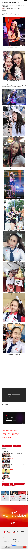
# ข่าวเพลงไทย (12, 458)
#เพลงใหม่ (7, 485)
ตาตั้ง (12, 537)
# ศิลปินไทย (11, 469)
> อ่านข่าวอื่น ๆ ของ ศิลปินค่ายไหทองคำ (6, 437)
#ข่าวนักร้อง (10, 485)
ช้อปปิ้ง (15, 537)
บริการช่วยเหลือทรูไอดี (14, 539)
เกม (10, 537)
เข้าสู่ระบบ (26, 0)
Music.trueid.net (23, 440)
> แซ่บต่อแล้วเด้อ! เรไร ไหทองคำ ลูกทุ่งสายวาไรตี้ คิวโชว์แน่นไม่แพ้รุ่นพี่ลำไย (10, 434)
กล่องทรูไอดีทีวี (21, 537)
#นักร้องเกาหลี (14, 485)
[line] (12, 545)
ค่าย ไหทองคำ (13, 13)
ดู (4, 537)
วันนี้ (3, 537)
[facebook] (14, 545)
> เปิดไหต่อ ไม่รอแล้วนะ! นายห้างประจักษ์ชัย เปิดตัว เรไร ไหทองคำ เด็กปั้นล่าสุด (10, 433)
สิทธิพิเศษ (7, 537)
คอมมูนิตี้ (24, 537)
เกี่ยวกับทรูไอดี (5, 541)
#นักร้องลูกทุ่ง (4, 485)
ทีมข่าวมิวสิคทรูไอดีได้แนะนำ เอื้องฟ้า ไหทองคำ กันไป (10, 83)
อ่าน (2, 2)
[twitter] (16, 545)
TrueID (2, 0)
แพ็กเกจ (17, 537)
